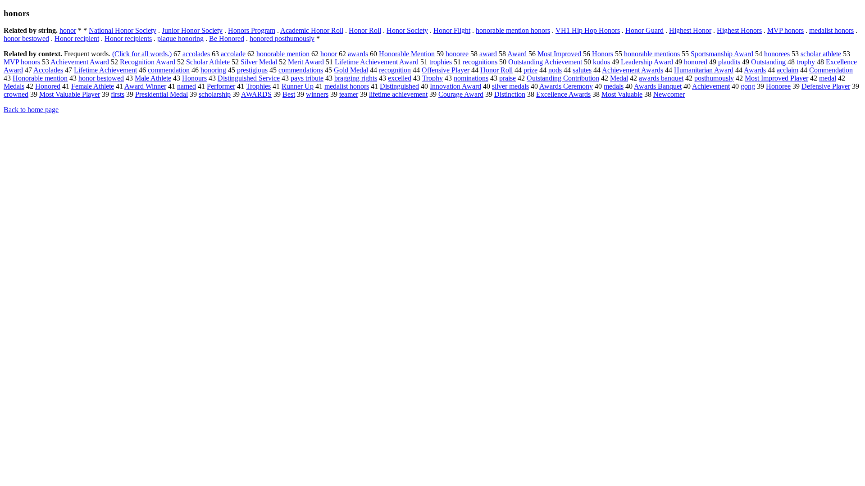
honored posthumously (282, 38)
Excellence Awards (563, 94)
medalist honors (831, 30)
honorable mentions (652, 54)
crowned (16, 94)
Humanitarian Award (703, 70)
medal (827, 78)
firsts (117, 94)
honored (695, 62)
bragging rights (355, 78)
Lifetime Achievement (105, 70)
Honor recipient (77, 38)
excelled (399, 78)
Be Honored (226, 38)
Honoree (778, 86)
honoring (213, 70)
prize (530, 70)
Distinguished (399, 86)
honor (67, 30)
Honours (194, 78)
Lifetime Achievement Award (377, 62)
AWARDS (256, 94)
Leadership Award (647, 62)
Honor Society (407, 30)
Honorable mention (40, 78)
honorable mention (283, 54)
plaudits (729, 62)
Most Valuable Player (69, 94)
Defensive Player (825, 86)
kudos (601, 62)
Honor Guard (644, 30)
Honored (47, 86)
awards (358, 54)
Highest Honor (690, 30)
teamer (348, 94)
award (488, 54)
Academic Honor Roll (311, 30)
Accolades (48, 70)
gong (748, 86)
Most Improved (559, 54)
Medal (619, 78)
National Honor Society (122, 30)
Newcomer (669, 94)
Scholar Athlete (208, 62)
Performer (221, 86)
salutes (582, 70)
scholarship (215, 94)
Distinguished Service (249, 78)
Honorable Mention (407, 54)
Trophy (432, 78)
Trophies (258, 86)
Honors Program (251, 30)
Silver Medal (259, 62)
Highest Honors (739, 30)
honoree (457, 54)
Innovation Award (455, 86)
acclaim (787, 70)
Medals (14, 86)
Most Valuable (621, 94)
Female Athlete (92, 86)
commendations (300, 70)
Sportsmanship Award (722, 54)
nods (555, 70)
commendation (169, 70)
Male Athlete (153, 78)
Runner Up (298, 86)
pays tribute (307, 78)
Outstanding (768, 62)
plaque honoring (180, 38)
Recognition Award (147, 62)
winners (317, 94)
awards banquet (661, 78)
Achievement (711, 86)
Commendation (831, 70)
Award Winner (145, 86)
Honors (602, 54)
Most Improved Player (776, 78)
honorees (777, 54)
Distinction (509, 94)
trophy (806, 62)
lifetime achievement (398, 94)
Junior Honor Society (192, 30)
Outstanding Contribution (563, 78)
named (186, 86)
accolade (233, 54)
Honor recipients (128, 38)
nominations (471, 78)
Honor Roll (365, 30)
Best (288, 94)
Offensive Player (445, 70)
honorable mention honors (513, 30)
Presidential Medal (161, 94)
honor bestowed (26, 38)
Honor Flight (451, 30)
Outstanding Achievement (545, 62)
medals (614, 86)
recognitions (480, 62)
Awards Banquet (658, 86)
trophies (440, 62)
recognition (395, 70)
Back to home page (31, 109)
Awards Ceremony (566, 86)
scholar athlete (821, 54)
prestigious (252, 70)
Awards (755, 70)
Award (517, 54)
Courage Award (460, 94)
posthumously (714, 78)
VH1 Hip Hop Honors (587, 30)
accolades (196, 54)
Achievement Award (79, 62)
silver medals (510, 86)
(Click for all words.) (142, 54)
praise (507, 78)
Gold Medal (351, 70)
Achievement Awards (632, 70)
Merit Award (306, 62)
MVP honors (785, 30)
